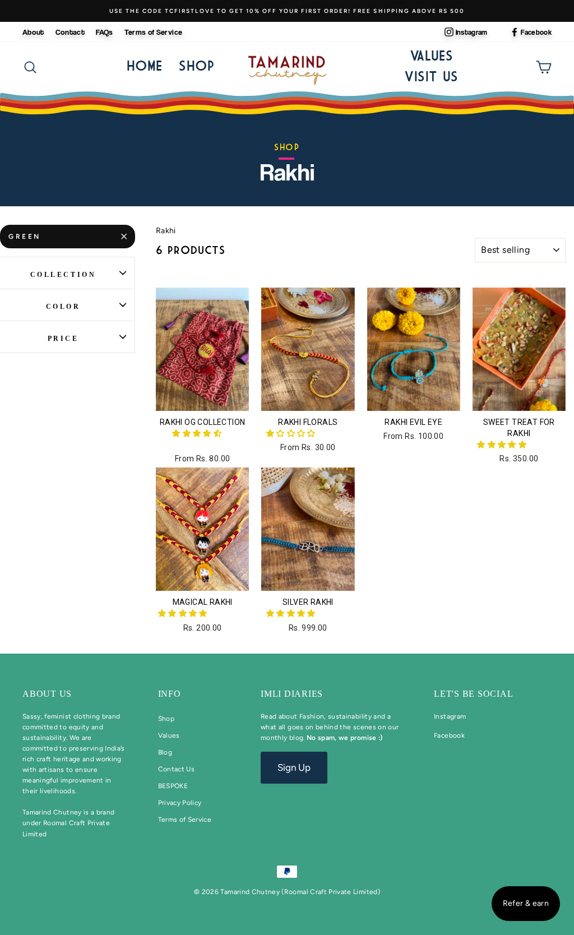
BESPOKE (173, 786)
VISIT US (431, 76)
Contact (70, 31)
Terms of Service (153, 31)
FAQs (104, 31)
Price (63, 338)
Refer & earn (526, 903)
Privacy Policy (180, 803)
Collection (63, 275)
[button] (197, 433)
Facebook (536, 31)
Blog (165, 752)
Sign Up (294, 767)
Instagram (472, 31)
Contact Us (176, 769)
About (33, 31)
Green (24, 236)
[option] (287, 11)
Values (431, 55)
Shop (166, 719)
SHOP (196, 65)
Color (63, 307)
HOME (145, 65)
